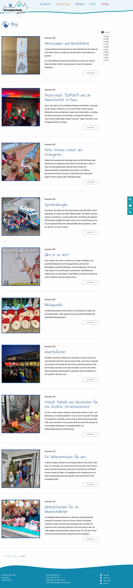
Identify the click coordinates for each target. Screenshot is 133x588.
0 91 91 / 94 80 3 (55, 575)
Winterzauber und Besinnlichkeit (67, 43)
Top (130, 580)
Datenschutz (106, 580)
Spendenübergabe (56, 205)
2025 (104, 39)
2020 (104, 52)
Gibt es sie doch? (57, 255)
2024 (104, 41)
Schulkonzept (63, 4)
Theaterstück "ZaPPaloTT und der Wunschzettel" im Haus (68, 97)
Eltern (93, 4)
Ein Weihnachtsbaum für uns (65, 457)
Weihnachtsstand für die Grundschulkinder (61, 509)
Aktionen (80, 4)
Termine (105, 4)
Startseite (106, 575)
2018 (104, 57)
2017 (104, 60)
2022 (104, 47)
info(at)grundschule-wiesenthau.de (60, 582)
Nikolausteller (54, 305)
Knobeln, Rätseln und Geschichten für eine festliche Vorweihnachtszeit (71, 404)
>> (19, 556)
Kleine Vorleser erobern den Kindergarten (63, 152)
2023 (104, 44)
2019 (104, 55)
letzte (23, 556)
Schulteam (45, 4)
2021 (104, 49)
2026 (104, 36)
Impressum (106, 578)
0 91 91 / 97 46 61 (61, 580)
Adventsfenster (55, 352)
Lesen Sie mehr (90, 73)
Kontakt (105, 583)
